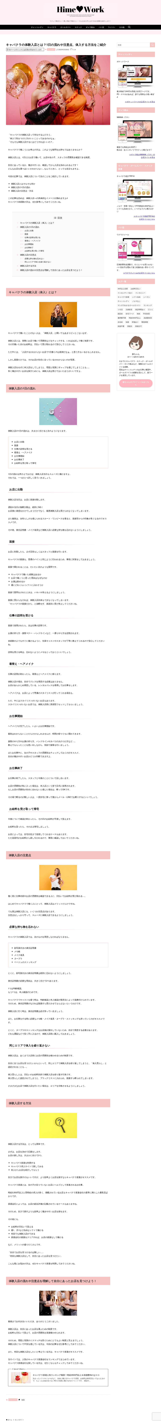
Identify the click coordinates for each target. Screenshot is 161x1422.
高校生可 (138, 326)
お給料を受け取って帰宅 (34, 250)
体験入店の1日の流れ (29, 226)
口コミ (150, 309)
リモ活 (120, 309)
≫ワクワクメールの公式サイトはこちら (139, 273)
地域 (138, 313)
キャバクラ (51, 49)
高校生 (129, 326)
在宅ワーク (130, 313)
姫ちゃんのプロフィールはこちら (136, 383)
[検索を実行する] (152, 44)
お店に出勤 (29, 230)
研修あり (135, 322)
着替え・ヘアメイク (33, 240)
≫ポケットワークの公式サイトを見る (140, 101)
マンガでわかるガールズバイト (129, 305)
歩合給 (120, 322)
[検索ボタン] (129, 27)
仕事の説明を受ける (33, 237)
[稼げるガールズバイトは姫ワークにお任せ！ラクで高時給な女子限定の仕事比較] (80, 10)
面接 (26, 234)
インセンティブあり (125, 293)
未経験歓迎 (148, 318)
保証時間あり (140, 309)
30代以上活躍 (123, 288)
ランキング (148, 305)
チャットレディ (123, 301)
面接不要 (121, 326)
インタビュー (140, 293)
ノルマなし (136, 301)
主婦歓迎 (129, 309)
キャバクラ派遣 (123, 297)
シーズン (146, 297)
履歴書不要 (122, 318)
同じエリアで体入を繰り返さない (38, 261)
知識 (23, 1400)
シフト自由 (136, 297)
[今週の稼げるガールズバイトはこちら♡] (80, 32)
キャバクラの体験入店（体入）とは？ (37, 222)
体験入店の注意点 (28, 254)
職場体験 (145, 322)
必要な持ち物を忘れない (34, 258)
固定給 (120, 313)
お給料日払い (135, 288)
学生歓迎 (146, 313)
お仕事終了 (29, 247)
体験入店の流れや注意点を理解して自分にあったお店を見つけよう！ (51, 270)
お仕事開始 (29, 244)
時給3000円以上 (135, 318)
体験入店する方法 (28, 265)
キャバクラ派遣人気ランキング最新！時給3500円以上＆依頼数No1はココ (66, 1375)
